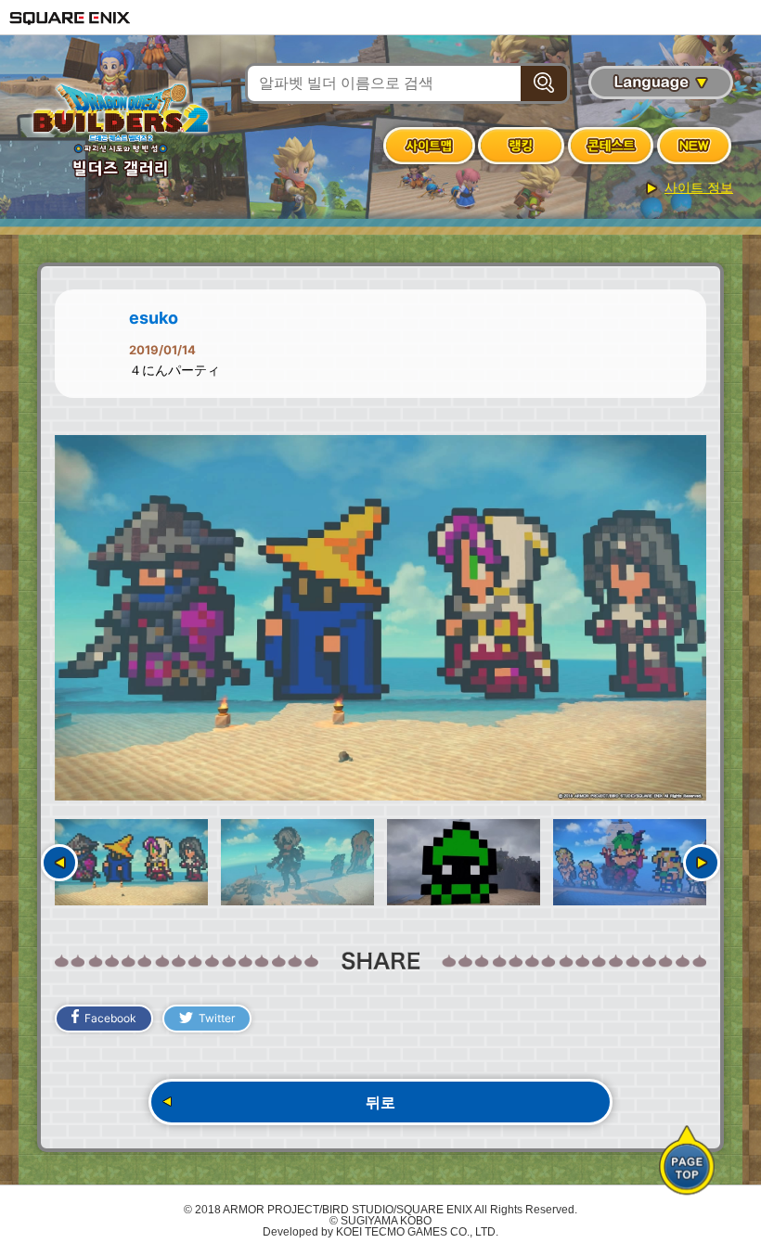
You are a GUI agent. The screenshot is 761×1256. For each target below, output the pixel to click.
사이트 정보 (698, 187)
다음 (701, 862)
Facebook (110, 1018)
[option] (380, 618)
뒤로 (380, 1102)
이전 (59, 862)
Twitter (217, 1018)
